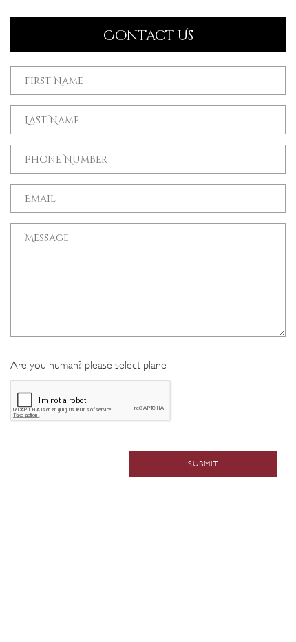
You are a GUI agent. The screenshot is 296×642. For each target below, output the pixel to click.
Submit (203, 463)
